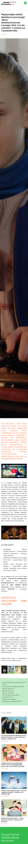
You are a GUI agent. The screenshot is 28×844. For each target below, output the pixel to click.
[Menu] (25, 3)
